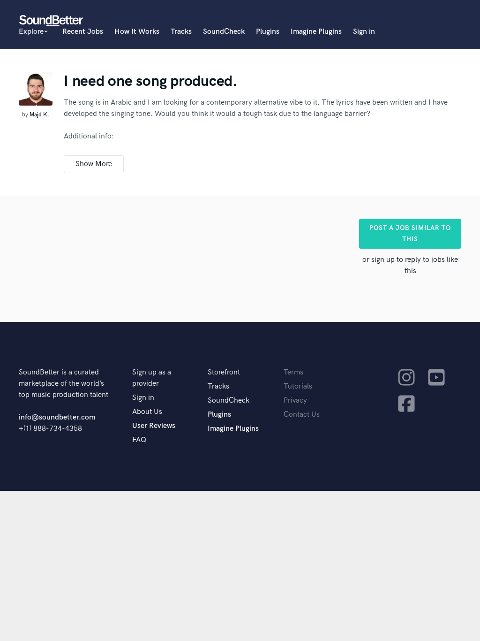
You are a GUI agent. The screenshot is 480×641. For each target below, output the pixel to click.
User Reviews (153, 425)
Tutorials (298, 386)
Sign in (364, 31)
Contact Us (302, 414)
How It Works (136, 31)
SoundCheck (224, 31)
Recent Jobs (82, 31)
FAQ (139, 439)
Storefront (224, 372)
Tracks (181, 31)
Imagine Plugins (316, 31)
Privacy (295, 400)
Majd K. (39, 114)
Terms (293, 372)
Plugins (267, 31)
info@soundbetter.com (57, 417)
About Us (147, 411)
